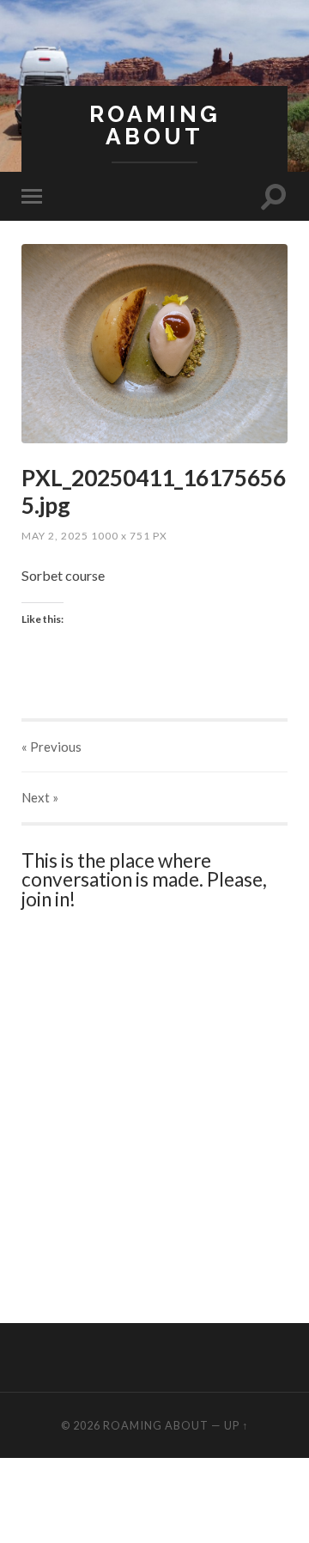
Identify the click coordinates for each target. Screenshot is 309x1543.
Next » (39, 797)
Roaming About (155, 125)
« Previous (51, 746)
